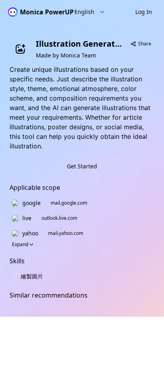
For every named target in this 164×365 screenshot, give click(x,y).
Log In (143, 12)
